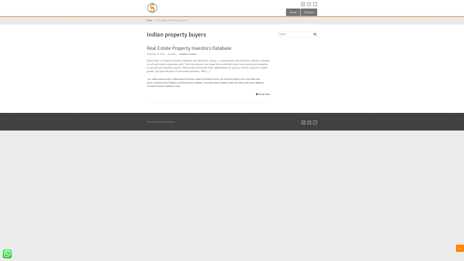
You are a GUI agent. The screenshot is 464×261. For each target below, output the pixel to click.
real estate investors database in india (163, 86)
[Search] (315, 34)
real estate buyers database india (218, 83)
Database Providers (188, 54)
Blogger (315, 4)
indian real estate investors (207, 79)
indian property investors (184, 79)
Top (460, 248)
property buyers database (165, 83)
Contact (309, 12)
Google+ (303, 4)
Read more (264, 94)
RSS (309, 4)
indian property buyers (162, 79)
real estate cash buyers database (249, 83)
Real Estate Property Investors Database (189, 48)
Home (293, 12)
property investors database (190, 83)
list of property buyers (230, 79)
